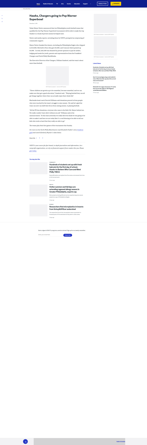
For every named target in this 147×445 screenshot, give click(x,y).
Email (42, 137)
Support (85, 4)
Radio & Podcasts (48, 4)
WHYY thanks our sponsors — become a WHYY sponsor (56, 86)
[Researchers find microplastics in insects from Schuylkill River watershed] (38, 211)
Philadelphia (26, 8)
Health (51, 184)
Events (69, 4)
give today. (33, 151)
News (38, 4)
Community (52, 162)
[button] (25, 441)
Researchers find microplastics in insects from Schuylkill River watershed (66, 207)
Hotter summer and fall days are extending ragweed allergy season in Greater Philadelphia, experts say (64, 189)
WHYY (27, 3)
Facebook (36, 137)
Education (77, 4)
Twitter (39, 137)
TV (57, 4)
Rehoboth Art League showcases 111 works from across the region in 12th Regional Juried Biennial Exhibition (104, 88)
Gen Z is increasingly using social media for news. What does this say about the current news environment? (104, 78)
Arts (62, 4)
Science (51, 204)
